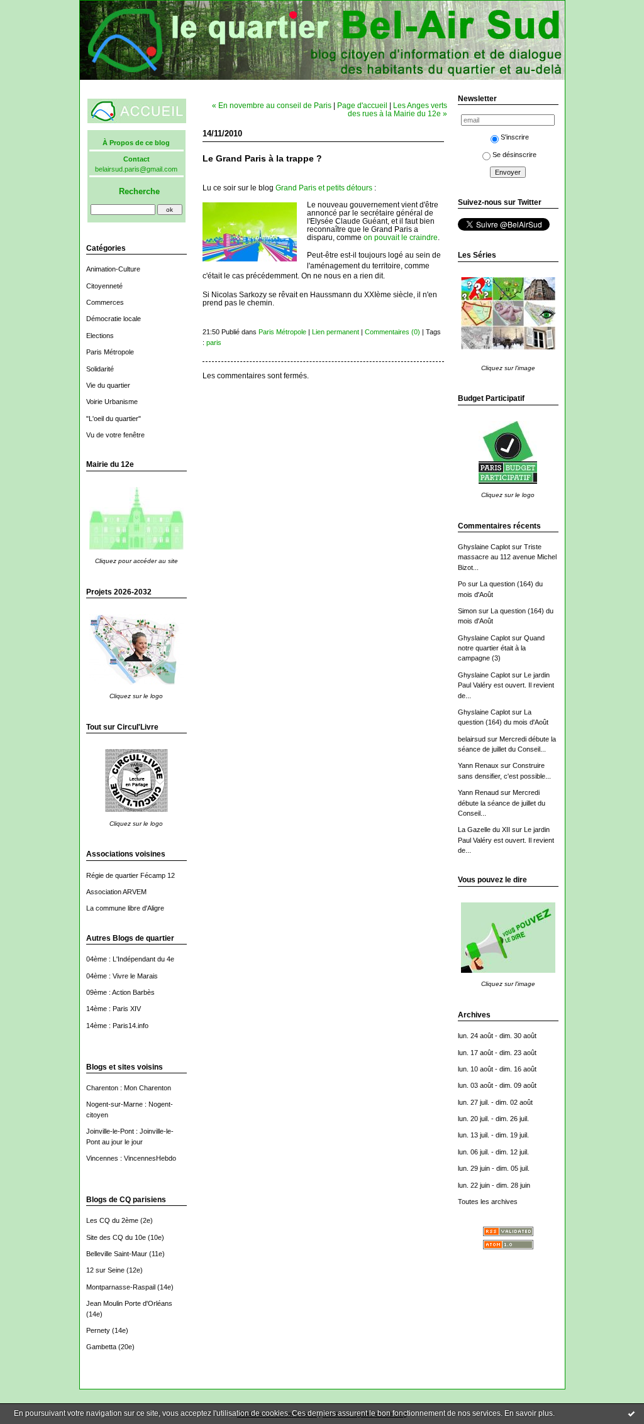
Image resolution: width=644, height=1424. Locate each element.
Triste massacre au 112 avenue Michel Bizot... (507, 557)
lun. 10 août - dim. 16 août (497, 1069)
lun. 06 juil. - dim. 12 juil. (493, 1152)
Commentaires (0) (392, 332)
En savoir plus (528, 1413)
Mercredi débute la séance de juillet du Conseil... (501, 803)
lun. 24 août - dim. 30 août (497, 1035)
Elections (100, 335)
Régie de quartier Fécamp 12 (130, 875)
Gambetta (101, 1346)
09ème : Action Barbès (120, 992)
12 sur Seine (105, 1270)
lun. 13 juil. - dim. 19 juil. (493, 1135)
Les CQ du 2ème (112, 1220)
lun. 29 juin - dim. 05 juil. (494, 1168)
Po (462, 584)
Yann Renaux (478, 765)
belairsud (472, 739)
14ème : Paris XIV (113, 1008)
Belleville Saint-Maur (116, 1253)
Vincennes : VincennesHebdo (131, 1158)
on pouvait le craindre (401, 237)
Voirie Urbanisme (112, 401)
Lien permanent (335, 332)
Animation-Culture (113, 269)
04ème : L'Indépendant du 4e (130, 959)
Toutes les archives (488, 1201)
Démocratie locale (113, 318)
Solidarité (100, 369)
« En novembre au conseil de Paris (271, 105)
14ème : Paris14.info (117, 1025)
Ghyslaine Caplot (484, 546)
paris (213, 342)
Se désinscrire (514, 154)
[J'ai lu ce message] (631, 1413)
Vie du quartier (108, 385)
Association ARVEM (116, 891)
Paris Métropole (110, 352)
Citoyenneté (104, 286)
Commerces (105, 302)
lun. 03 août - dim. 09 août (497, 1085)
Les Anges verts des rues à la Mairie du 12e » (397, 109)
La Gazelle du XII (484, 829)
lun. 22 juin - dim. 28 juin (494, 1185)
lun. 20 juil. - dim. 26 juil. (493, 1118)
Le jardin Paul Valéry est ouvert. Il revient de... (506, 685)
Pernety (98, 1330)
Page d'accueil (362, 105)
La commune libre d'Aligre (125, 908)
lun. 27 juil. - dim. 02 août (495, 1102)
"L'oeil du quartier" (113, 418)
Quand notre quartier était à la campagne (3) (501, 648)
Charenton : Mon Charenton (128, 1088)
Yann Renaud (478, 792)
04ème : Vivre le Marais (122, 976)
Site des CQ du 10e (116, 1237)
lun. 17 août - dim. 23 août (497, 1052)
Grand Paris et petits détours (323, 187)
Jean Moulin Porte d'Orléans (129, 1303)
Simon (467, 611)
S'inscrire (515, 137)
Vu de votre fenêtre (115, 435)
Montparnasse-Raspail (120, 1287)
